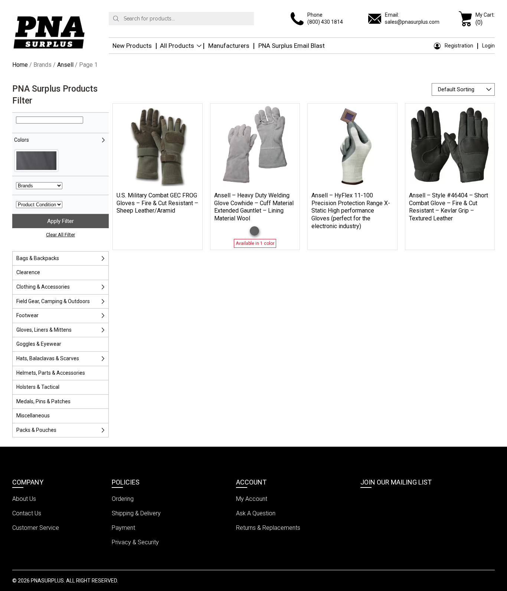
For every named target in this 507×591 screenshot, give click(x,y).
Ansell (65, 64)
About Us (24, 498)
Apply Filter (60, 221)
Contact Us (26, 513)
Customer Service (35, 527)
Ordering (123, 498)
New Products (132, 45)
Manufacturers (228, 45)
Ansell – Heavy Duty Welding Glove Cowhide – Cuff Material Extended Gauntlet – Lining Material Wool (254, 207)
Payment (123, 527)
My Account (251, 498)
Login (488, 46)
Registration (459, 46)
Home (20, 64)
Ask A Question (255, 513)
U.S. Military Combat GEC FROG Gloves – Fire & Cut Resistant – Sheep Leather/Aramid (157, 203)
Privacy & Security (135, 542)
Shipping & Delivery (136, 513)
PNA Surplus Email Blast (291, 45)
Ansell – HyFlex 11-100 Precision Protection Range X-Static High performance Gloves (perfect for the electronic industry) (350, 211)
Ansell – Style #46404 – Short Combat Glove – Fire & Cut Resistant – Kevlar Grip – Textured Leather (448, 207)
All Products (177, 45)
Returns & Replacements (268, 527)
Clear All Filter (60, 234)
